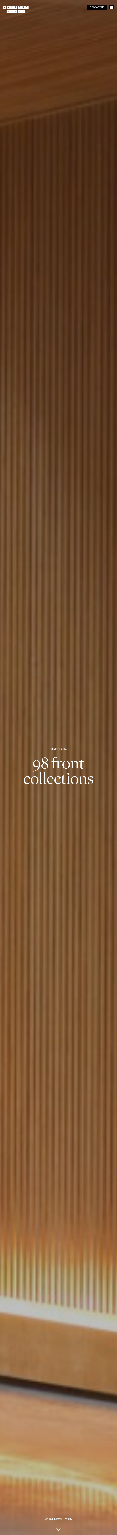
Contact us (97, 7)
